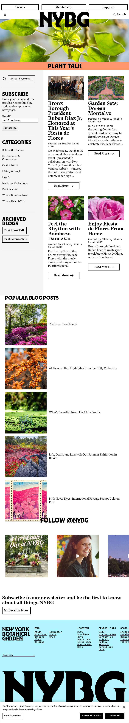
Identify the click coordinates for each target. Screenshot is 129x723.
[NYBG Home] (64, 19)
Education (55, 632)
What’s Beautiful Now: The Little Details (75, 412)
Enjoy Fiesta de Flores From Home (105, 229)
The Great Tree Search (63, 324)
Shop (52, 637)
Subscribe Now (16, 610)
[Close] (124, 706)
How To (6, 177)
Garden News (10, 165)
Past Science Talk (15, 239)
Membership (63, 7)
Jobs (101, 649)
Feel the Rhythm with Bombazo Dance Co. (64, 232)
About (52, 634)
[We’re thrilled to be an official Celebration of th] (26, 556)
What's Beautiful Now (15, 195)
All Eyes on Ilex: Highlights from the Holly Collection (83, 368)
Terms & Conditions (106, 645)
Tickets (20, 7)
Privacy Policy (104, 640)
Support (108, 7)
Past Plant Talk (14, 230)
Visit (38, 632)
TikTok (124, 642)
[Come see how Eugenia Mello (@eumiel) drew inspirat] (78, 556)
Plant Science (10, 189)
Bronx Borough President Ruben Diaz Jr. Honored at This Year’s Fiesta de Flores (65, 121)
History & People (11, 171)
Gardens (39, 637)
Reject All (114, 716)
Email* (6, 116)
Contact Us (106, 637)
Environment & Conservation (11, 158)
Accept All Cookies (91, 716)
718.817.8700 (107, 634)
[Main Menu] (5, 15)
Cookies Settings (12, 716)
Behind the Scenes (12, 150)
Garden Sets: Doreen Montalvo (103, 108)
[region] (64, 712)
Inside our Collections (14, 183)
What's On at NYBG (13, 201)
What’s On (40, 634)
